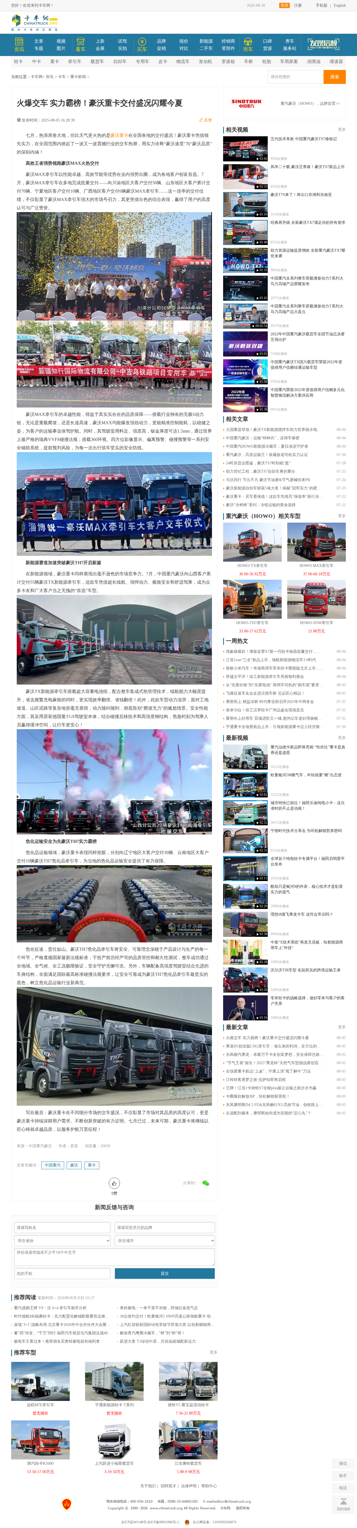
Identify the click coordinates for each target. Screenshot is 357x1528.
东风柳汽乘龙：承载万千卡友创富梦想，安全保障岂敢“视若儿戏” (275, 1054)
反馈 (208, 120)
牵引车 (74, 61)
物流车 (183, 61)
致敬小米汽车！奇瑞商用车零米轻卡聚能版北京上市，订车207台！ (275, 668)
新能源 (206, 41)
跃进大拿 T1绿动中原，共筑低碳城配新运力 (158, 1341)
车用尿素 (289, 61)
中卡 (36, 61)
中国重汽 (53, 1165)
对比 (183, 48)
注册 (298, 5)
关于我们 (148, 1486)
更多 (214, 1352)
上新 (100, 41)
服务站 (289, 48)
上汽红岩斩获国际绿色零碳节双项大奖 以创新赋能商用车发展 (169, 1325)
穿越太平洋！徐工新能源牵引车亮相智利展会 (265, 677)
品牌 (161, 41)
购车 (343, 1476)
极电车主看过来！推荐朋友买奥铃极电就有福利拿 (57, 1341)
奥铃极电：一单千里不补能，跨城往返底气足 (159, 1308)
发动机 (205, 61)
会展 (100, 48)
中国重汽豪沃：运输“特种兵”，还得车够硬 (263, 438)
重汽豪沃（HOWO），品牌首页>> (310, 103)
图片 (61, 48)
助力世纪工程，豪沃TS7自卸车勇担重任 (260, 471)
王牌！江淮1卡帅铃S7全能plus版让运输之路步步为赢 (271, 1088)
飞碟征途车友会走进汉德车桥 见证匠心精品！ (265, 693)
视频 (61, 41)
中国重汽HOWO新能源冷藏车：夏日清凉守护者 (267, 446)
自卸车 (120, 61)
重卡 (54, 61)
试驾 (122, 41)
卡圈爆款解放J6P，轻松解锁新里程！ (258, 1096)
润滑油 (313, 61)
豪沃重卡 (119, 135)
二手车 (206, 48)
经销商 (228, 41)
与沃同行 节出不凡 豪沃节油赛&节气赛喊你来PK (268, 480)
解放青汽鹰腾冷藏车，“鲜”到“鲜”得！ (152, 1333)
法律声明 (189, 1486)
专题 (38, 48)
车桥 (248, 61)
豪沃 (74, 1165)
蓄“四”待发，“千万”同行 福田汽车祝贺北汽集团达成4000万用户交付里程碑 (63, 1333)
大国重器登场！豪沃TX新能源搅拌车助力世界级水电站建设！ (275, 430)
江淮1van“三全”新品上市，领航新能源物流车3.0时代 (271, 660)
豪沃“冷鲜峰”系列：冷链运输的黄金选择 (261, 505)
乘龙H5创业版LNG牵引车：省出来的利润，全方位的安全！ (275, 1046)
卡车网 (36, 77)
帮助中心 (209, 1486)
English (340, 5)
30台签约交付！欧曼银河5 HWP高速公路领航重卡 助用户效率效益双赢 (169, 1316)
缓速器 (336, 61)
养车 (289, 41)
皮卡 (162, 61)
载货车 (97, 61)
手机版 (321, 5)
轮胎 (266, 61)
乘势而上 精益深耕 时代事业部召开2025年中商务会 (270, 702)
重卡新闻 (78, 77)
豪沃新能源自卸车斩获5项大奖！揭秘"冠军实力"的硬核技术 (275, 488)
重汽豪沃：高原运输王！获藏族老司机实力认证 (267, 455)
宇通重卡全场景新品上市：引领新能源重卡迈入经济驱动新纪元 (275, 727)
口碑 (267, 41)
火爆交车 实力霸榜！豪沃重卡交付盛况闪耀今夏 (267, 1038)
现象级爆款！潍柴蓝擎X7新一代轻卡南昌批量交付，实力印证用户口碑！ (275, 651)
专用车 (142, 61)
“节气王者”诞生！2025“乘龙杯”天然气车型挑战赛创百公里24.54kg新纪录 (275, 1063)
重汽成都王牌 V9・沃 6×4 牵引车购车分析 (50, 1308)
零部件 (228, 48)
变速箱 (228, 61)
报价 (183, 41)
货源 (267, 48)
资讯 (50, 77)
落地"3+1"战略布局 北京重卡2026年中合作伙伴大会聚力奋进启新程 (63, 1325)
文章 (38, 41)
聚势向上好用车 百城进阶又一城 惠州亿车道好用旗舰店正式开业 (275, 718)
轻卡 (18, 61)
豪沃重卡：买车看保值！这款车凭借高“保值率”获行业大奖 (275, 496)
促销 (161, 48)
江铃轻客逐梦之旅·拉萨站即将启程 (256, 1080)
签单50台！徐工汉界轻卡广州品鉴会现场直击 (265, 710)
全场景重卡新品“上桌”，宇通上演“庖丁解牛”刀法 (268, 1071)
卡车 (62, 77)
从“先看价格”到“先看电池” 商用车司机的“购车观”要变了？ (275, 685)
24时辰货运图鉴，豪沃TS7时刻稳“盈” (258, 463)
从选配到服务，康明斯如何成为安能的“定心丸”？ (268, 1113)
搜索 (334, 76)
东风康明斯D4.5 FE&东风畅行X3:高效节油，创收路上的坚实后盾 (275, 1105)
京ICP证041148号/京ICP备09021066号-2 (150, 1522)
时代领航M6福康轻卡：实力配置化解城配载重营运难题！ (63, 1316)
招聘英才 (168, 1486)
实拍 (122, 48)
